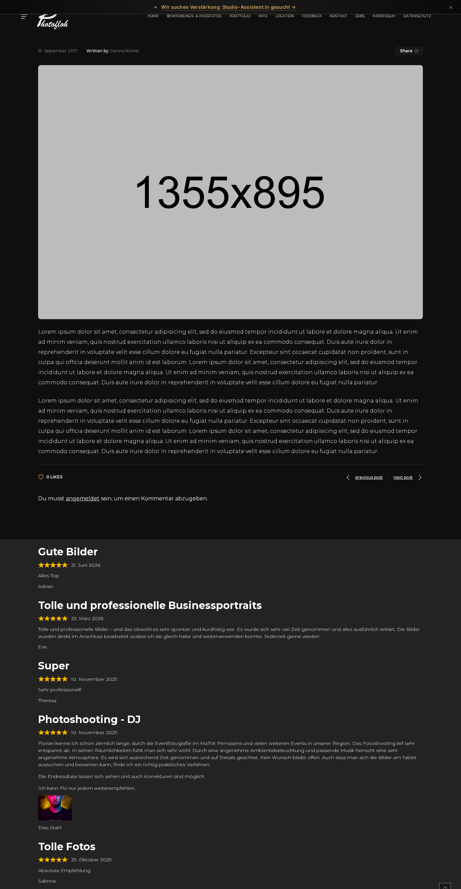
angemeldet (83, 498)
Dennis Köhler (124, 50)
